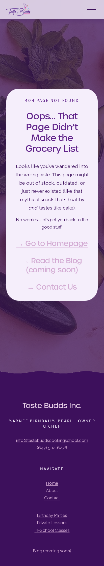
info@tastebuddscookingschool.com (52, 440)
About (52, 490)
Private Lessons (52, 522)
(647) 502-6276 (52, 447)
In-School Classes (52, 530)
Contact (52, 497)
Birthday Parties (52, 515)
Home (52, 483)
